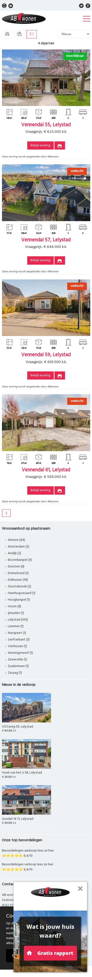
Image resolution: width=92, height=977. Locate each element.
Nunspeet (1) (17, 633)
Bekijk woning (40, 145)
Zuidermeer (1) (18, 666)
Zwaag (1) (15, 672)
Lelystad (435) (18, 619)
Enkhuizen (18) (18, 579)
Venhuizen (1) (17, 646)
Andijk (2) (14, 553)
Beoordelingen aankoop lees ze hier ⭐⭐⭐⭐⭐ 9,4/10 (28, 853)
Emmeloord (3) (18, 573)
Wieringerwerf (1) (20, 653)
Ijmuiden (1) (16, 613)
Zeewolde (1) (17, 659)
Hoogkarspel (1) (19, 599)
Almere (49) (16, 540)
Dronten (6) (16, 566)
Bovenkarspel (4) (20, 560)
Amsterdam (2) (18, 546)
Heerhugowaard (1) (21, 593)
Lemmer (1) (16, 626)
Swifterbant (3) (19, 639)
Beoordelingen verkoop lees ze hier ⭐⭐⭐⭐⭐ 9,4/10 (27, 867)
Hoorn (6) (14, 606)
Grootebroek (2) (19, 586)
